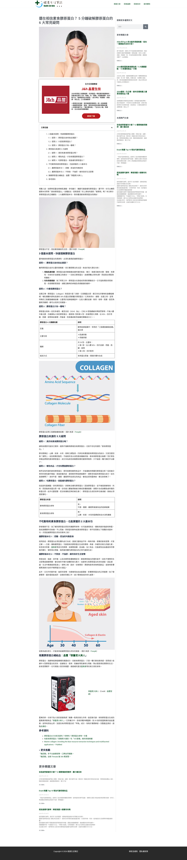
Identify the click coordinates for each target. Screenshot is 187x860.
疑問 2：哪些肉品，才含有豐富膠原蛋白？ (68, 157)
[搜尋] (145, 26)
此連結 (43, 726)
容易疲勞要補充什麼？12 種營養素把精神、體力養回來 (60, 772)
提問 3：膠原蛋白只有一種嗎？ (64, 145)
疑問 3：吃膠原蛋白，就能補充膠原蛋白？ (68, 160)
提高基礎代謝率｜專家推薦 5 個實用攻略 (55, 809)
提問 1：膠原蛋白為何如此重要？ (65, 138)
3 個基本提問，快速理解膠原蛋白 (61, 134)
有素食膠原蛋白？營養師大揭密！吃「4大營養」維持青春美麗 (68, 739)
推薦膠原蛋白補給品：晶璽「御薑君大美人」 (66, 175)
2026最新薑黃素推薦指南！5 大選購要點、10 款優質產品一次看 (132, 68)
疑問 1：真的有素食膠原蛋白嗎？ (65, 153)
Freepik (81, 249)
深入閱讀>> (42, 785)
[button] (112, 127)
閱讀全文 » (119, 60)
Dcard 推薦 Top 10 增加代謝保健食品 (53, 791)
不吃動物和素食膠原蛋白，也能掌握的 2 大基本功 (68, 164)
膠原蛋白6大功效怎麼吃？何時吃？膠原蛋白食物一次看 (65, 736)
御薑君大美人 (78, 655)
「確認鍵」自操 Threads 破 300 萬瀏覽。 (55, 757)
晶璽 (65, 655)
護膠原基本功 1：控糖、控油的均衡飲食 (67, 168)
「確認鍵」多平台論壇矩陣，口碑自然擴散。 (56, 754)
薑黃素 (53, 547)
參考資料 (52, 179)
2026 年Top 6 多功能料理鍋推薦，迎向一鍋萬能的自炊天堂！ (132, 43)
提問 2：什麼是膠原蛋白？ (62, 142)
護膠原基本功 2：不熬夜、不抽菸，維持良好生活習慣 (72, 172)
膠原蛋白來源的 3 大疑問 (58, 149)
